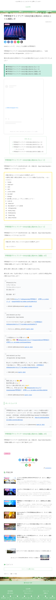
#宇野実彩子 (33, 299)
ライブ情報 (8, 453)
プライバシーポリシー (28, 591)
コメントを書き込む (28, 569)
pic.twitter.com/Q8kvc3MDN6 (39, 390)
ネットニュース (20, 149)
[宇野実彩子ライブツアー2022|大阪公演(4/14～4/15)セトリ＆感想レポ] (11, 42)
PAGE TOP (28, 583)
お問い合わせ (10, 593)
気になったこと (28, 593)
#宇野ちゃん (41, 299)
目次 (26, 139)
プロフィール (46, 591)
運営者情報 (10, 591)
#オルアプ (17, 299)
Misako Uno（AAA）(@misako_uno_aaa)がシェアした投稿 (23, 131)
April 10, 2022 (29, 347)
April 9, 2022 (28, 306)
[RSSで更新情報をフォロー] (29, 465)
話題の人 (46, 593)
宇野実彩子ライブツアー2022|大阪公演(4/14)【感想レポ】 (28, 147)
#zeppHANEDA (16, 301)
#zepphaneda (10, 390)
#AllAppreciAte (25, 299)
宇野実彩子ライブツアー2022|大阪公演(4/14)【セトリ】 (28, 142)
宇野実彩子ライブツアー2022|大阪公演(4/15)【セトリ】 (28, 144)
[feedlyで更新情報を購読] (26, 465)
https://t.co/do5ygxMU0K (42, 417)
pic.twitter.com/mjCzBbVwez (14, 420)
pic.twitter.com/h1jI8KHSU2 (29, 301)
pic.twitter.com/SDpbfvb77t (29, 324)
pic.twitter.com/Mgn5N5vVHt (30, 367)
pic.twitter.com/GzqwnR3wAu (22, 342)
